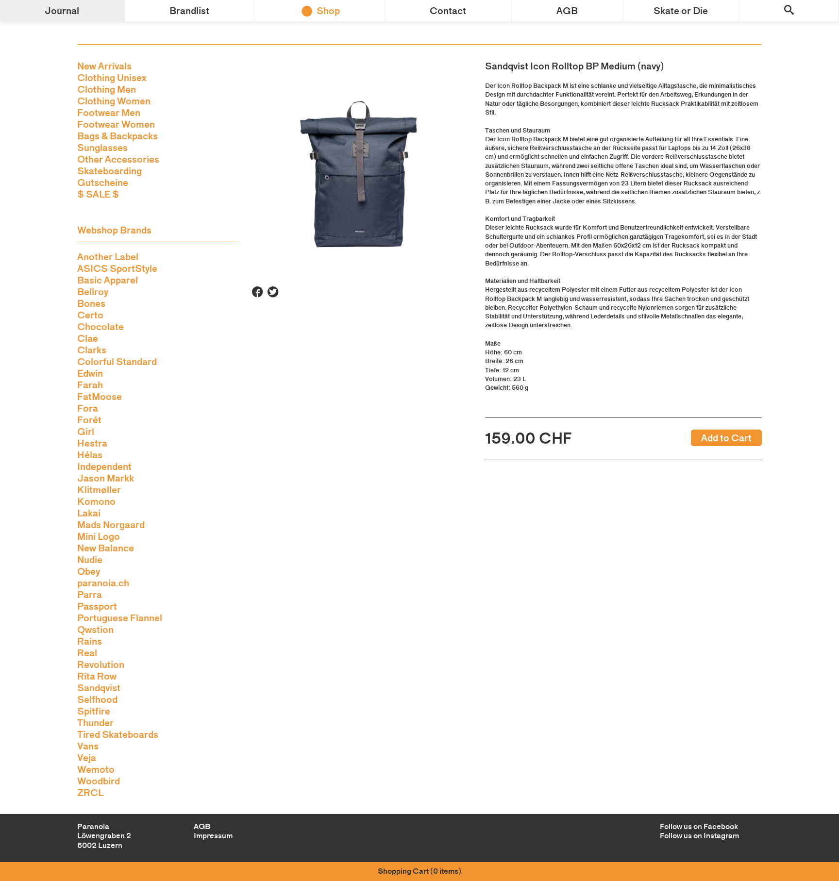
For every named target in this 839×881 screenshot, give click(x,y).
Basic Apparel (107, 280)
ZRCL (90, 792)
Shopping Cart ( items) (419, 871)
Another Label (107, 257)
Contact (448, 11)
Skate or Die (681, 11)
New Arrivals (104, 66)
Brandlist (189, 11)
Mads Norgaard (111, 525)
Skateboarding (109, 171)
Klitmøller (99, 490)
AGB (567, 11)
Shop (328, 11)
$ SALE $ (98, 194)
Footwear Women (116, 124)
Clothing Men (106, 89)
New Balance (105, 548)
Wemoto (96, 769)
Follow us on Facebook (699, 826)
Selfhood (97, 699)
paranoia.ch (103, 583)
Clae (87, 338)
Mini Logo (98, 536)
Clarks (91, 350)
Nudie (89, 559)
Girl (85, 431)
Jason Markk (105, 478)
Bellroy (92, 292)
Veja (86, 758)
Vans (88, 746)
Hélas (89, 455)
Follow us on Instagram (699, 835)
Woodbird (98, 781)
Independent (104, 466)
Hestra (92, 443)
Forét (89, 420)
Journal (62, 11)
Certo (90, 315)
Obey (88, 571)
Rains (89, 641)
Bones (91, 303)
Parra (89, 594)
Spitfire (93, 711)
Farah (90, 385)
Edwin (90, 373)
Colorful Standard (117, 361)
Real (87, 653)
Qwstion (95, 629)
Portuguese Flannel (119, 618)
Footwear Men (108, 112)
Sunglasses (102, 147)
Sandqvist (98, 688)
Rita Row (97, 676)
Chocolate (100, 326)
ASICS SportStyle (117, 268)
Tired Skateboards (117, 734)
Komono (96, 501)
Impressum (213, 835)
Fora (87, 408)
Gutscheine (102, 182)
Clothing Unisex (112, 77)
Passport (97, 606)
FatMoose (99, 396)
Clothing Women (114, 101)
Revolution (100, 664)
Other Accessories (118, 159)
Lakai (89, 513)
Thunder (95, 723)
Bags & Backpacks (117, 136)
